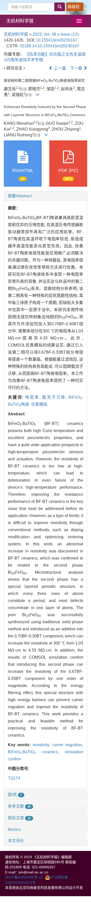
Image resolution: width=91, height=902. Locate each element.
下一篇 (76, 68)
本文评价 (16, 841)
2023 (37, 34)
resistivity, (42, 745)
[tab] (45, 196)
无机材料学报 (20, 21)
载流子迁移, (55, 397)
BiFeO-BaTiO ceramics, (36, 752)
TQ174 (14, 778)
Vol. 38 (50, 34)
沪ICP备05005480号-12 (24, 877)
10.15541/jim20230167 (56, 40)
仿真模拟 (39, 404)
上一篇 (59, 68)
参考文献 (19, 806)
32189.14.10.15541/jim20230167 (49, 46)
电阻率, (33, 397)
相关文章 (19, 818)
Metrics (14, 829)
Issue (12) (69, 34)
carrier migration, (67, 745)
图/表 (15, 794)
